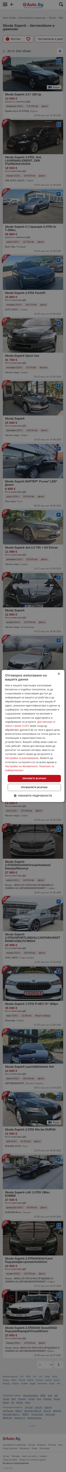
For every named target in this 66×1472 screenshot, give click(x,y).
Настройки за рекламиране (22, 758)
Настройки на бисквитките (21, 766)
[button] (33, 796)
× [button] (58, 674)
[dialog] (33, 736)
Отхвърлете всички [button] (34, 787)
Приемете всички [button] (34, 778)
